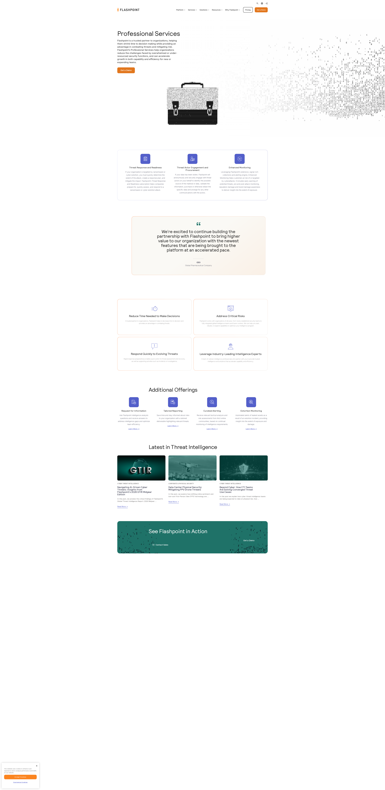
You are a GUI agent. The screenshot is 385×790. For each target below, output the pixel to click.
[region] (20, 775)
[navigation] (203, 10)
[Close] (36, 766)
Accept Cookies (20, 777)
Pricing (248, 10)
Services (191, 10)
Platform (179, 10)
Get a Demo (261, 10)
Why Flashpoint (231, 10)
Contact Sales (162, 545)
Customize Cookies (20, 782)
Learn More (132, 429)
